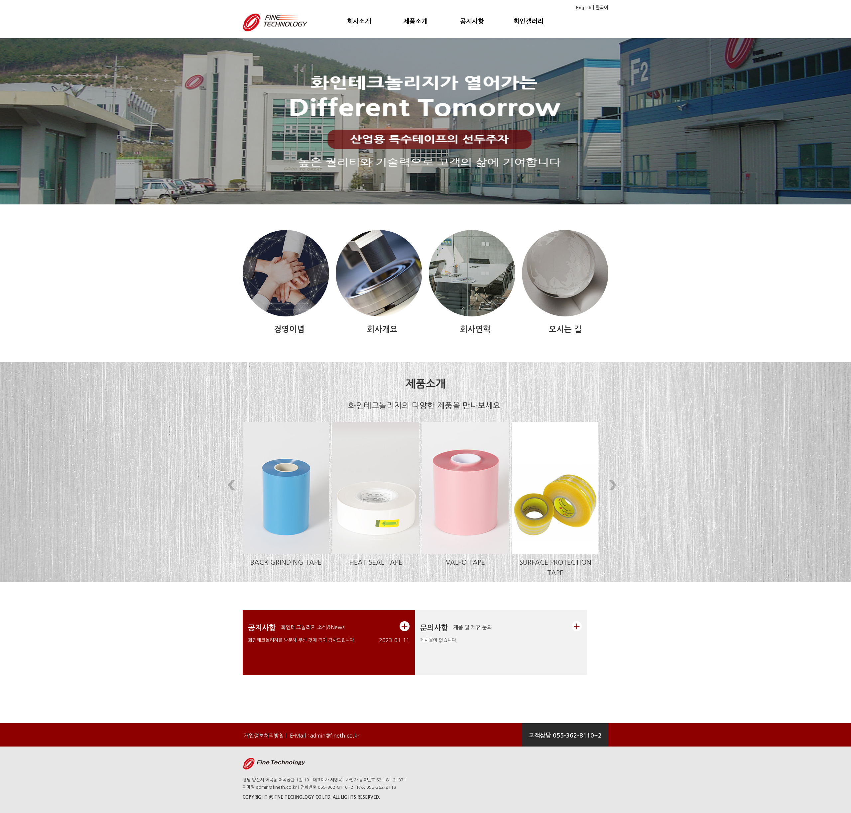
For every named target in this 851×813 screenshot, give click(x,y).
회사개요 (382, 329)
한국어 (601, 7)
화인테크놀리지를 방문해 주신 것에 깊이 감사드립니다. (301, 640)
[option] (425, 121)
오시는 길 (565, 329)
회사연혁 (475, 329)
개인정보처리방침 (263, 735)
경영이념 (289, 329)
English (583, 7)
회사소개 (359, 21)
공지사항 (472, 21)
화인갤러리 (529, 21)
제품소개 (415, 21)
